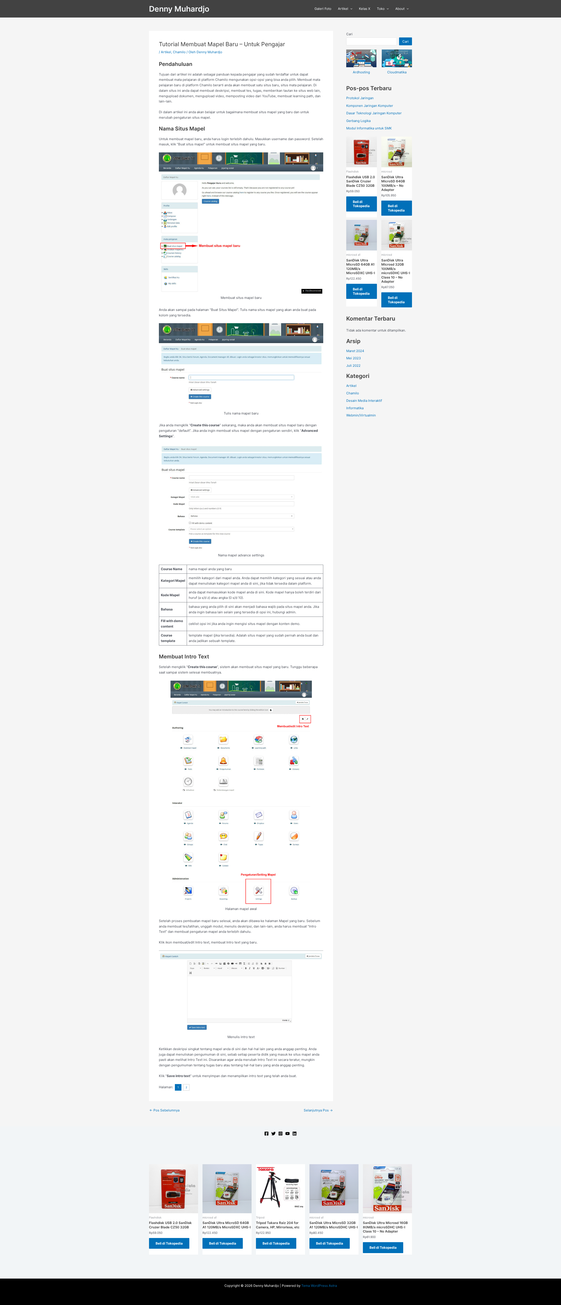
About (400, 9)
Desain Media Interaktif (364, 401)
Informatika (355, 408)
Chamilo (179, 52)
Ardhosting (361, 72)
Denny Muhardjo (179, 8)
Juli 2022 (353, 365)
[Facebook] (266, 1133)
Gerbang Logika (358, 121)
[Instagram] (280, 1133)
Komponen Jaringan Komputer (369, 106)
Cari (349, 34)
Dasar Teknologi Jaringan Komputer (374, 113)
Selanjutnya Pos (318, 1110)
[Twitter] (273, 1133)
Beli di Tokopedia (361, 204)
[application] (350, 9)
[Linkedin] (294, 1133)
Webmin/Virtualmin (361, 415)
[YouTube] (287, 1133)
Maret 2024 (355, 351)
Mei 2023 (353, 358)
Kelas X (364, 9)
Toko (381, 9)
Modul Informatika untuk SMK (369, 128)
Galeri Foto (322, 9)
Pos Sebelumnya (164, 1110)
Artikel (343, 9)
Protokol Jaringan (360, 98)
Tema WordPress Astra (319, 1286)
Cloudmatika (397, 72)
